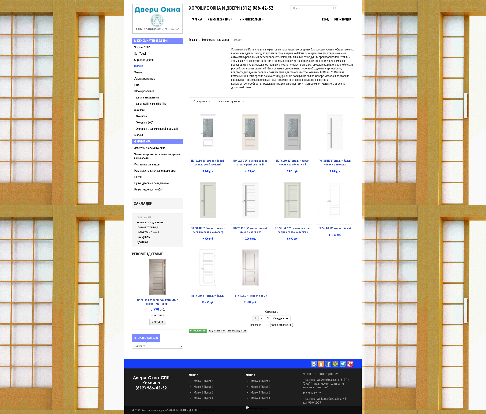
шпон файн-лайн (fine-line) (151, 103)
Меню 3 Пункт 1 (203, 381)
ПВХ (137, 85)
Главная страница (147, 227)
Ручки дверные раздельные (151, 183)
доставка (158, 315)
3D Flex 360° (142, 47)
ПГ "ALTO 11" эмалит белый (335, 228)
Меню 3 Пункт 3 (203, 392)
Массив (139, 135)
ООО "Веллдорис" (198, 331)
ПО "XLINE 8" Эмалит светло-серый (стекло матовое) (208, 230)
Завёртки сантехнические (149, 148)
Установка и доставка (150, 222)
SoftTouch (140, 53)
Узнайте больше (251, 19)
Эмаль (138, 72)
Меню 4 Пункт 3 (260, 392)
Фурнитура (142, 141)
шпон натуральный (147, 97)
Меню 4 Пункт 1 (260, 381)
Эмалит (138, 66)
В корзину (157, 322)
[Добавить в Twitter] (343, 364)
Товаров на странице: (228, 101)
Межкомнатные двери (151, 41)
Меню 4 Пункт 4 (260, 398)
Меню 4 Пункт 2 (260, 387)
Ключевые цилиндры (147, 164)
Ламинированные (144, 78)
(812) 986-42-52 (257, 8)
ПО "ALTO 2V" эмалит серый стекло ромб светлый (292, 162)
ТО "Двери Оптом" (217, 331)
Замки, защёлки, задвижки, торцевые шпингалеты (157, 156)
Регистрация (342, 19)
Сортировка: (200, 101)
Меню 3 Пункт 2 (203, 387)
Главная (197, 19)
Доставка (142, 242)
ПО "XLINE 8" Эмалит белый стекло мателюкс (335, 162)
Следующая (280, 318)
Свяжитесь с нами (220, 19)
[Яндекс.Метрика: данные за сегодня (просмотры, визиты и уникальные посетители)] (257, 408)
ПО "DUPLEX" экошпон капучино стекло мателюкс (157, 302)
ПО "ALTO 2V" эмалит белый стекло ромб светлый (208, 162)
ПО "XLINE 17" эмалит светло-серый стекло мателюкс (293, 230)
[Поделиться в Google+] (350, 364)
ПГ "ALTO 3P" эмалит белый (207, 295)
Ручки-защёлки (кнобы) (148, 189)
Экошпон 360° (144, 122)
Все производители (237, 331)
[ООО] (157, 19)
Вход (325, 19)
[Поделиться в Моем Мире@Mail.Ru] (335, 364)
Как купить (143, 237)
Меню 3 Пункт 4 (203, 398)
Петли (138, 177)
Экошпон (139, 110)
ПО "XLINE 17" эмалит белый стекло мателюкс (250, 230)
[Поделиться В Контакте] (314, 364)
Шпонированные (144, 91)
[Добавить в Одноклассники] (321, 364)
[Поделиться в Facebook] (328, 364)
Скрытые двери (144, 60)
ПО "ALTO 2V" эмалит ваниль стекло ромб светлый (250, 162)
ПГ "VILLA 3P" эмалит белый (250, 295)
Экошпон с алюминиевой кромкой (157, 129)
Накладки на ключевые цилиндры (155, 170)
